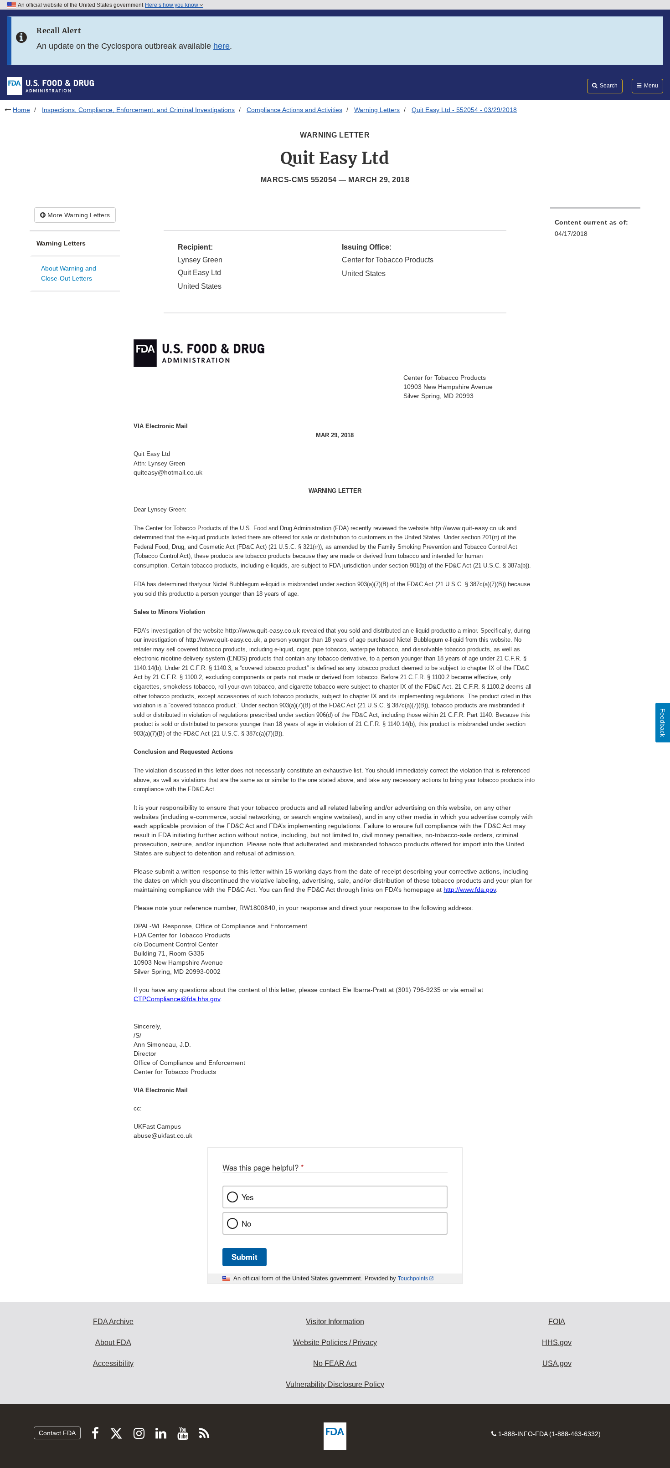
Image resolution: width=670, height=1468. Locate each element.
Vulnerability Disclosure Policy (335, 1384)
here (221, 46)
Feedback (662, 722)
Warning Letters (377, 109)
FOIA (556, 1321)
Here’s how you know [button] (172, 5)
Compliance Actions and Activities (294, 109)
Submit (245, 1256)
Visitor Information (335, 1321)
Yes (247, 1197)
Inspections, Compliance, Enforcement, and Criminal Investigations (138, 109)
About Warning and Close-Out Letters (68, 273)
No (246, 1223)
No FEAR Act (334, 1363)
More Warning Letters (78, 215)
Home (21, 109)
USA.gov (557, 1363)
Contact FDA (57, 1433)
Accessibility (113, 1363)
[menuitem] (595, 230)
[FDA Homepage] (50, 85)
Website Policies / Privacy (335, 1342)
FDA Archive (113, 1321)
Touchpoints (413, 1278)
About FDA (113, 1342)
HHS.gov (557, 1342)
